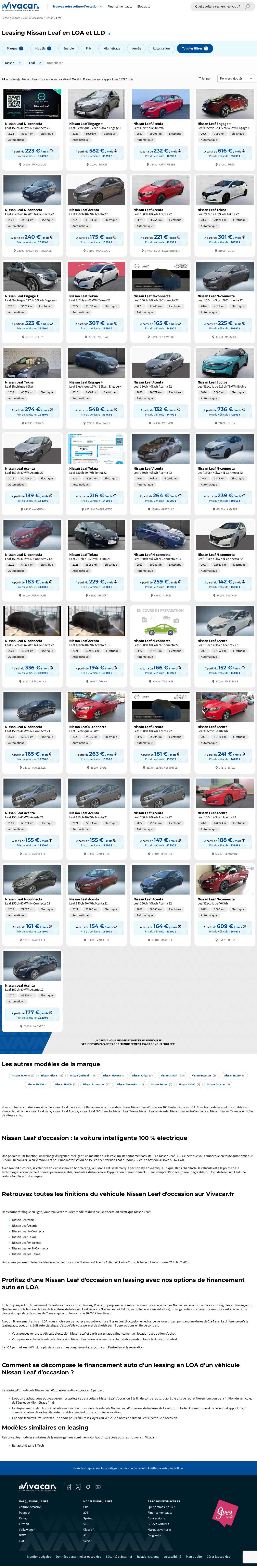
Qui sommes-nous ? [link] (161, 1507)
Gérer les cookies (218, 1556)
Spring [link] (87, 1518)
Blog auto (143, 6)
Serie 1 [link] (88, 1541)
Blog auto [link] (154, 1535)
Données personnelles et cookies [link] (78, 1556)
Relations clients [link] (148, 1556)
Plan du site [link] (194, 1556)
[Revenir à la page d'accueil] (20, 6)
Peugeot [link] (24, 1512)
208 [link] (85, 1512)
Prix (88, 48)
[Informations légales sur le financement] (51, 151)
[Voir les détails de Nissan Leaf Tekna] (224, 215)
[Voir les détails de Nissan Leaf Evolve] (224, 387)
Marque (12, 48)
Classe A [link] (88, 1529)
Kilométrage (111, 48)
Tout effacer (55, 63)
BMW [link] (22, 1535)
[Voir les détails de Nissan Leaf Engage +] (96, 129)
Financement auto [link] (160, 1512)
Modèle (40, 48)
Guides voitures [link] (158, 1524)
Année (136, 48)
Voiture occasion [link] (30, 1507)
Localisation (161, 48)
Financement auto (120, 6)
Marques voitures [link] (159, 1529)
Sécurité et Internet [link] (119, 1556)
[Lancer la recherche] (247, 6)
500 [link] (85, 1524)
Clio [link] (86, 1507)
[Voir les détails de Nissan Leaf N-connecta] (32, 129)
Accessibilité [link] (172, 1556)
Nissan (9, 63)
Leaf (32, 63)
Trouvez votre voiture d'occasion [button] (75, 6)
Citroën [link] (24, 1524)
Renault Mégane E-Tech (28, 1445)
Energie (68, 48)
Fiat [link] (21, 1541)
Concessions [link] (156, 1518)
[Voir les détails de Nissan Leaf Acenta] (160, 129)
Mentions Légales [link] (39, 1556)
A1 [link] (85, 1535)
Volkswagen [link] (27, 1529)
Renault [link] (24, 1518)
